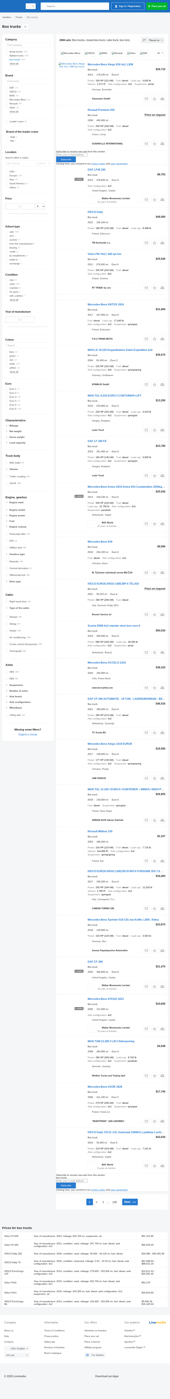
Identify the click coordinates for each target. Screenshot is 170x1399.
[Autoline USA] (12, 6)
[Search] (44, 6)
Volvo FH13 (10, 1292)
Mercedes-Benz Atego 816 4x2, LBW (110, 64)
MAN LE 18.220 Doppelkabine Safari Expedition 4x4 (120, 350)
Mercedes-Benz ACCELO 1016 (107, 662)
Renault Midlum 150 (100, 831)
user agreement (119, 163)
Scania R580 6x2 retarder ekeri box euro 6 (114, 625)
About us (8, 1330)
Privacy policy (51, 1336)
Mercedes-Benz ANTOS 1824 (106, 304)
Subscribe (66, 159)
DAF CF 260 (95, 961)
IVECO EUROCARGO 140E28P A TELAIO (113, 583)
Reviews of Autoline (54, 1347)
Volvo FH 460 (11, 1245)
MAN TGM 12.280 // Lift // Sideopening (111, 1041)
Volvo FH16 (10, 1282)
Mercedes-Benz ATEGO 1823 (106, 999)
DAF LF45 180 (96, 169)
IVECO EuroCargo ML (14, 1302)
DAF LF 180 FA (97, 441)
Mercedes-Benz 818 (100, 541)
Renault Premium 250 (101, 110)
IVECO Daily (95, 212)
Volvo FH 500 (11, 1236)
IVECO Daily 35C (13, 1253)
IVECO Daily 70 (12, 1262)
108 (114, 1202)
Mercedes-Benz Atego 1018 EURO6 (110, 743)
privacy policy (98, 163)
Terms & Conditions (54, 1330)
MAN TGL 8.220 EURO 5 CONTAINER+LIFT (114, 395)
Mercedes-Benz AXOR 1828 (105, 1086)
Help (6, 1336)
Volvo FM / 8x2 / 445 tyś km (104, 254)
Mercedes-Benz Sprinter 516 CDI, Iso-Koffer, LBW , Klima (123, 919)
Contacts (8, 1341)
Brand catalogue (52, 1353)
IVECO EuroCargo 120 (14, 1272)
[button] (154, 99)
